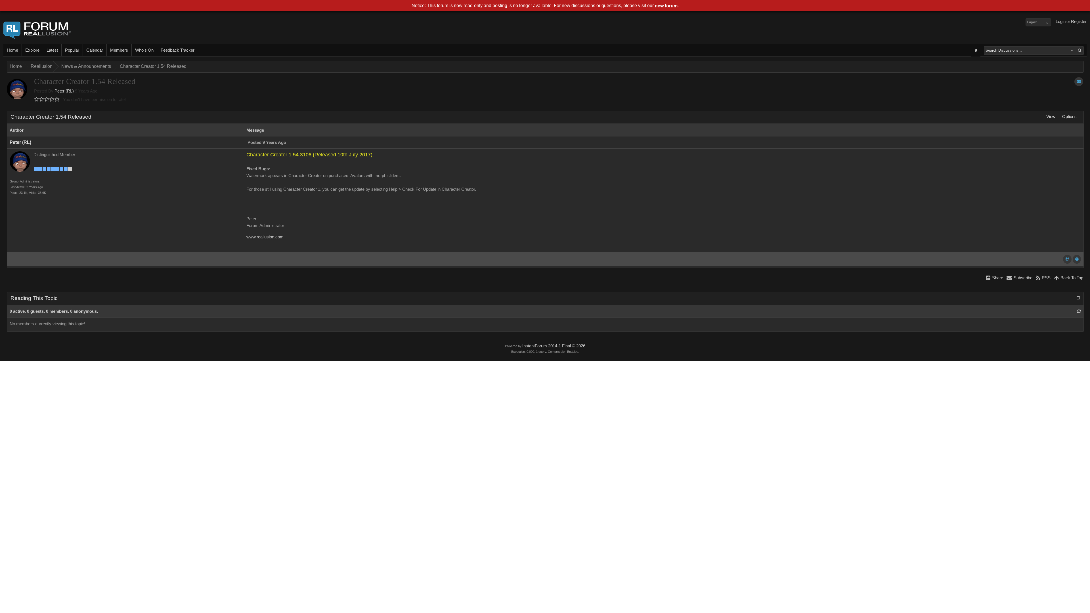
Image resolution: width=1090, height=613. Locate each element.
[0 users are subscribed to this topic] (1078, 81)
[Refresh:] (1079, 311)
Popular (72, 50)
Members (119, 50)
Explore (32, 50)
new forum (666, 5)
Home (12, 50)
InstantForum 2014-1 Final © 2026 (553, 346)
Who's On (144, 50)
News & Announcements (86, 66)
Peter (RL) (64, 91)
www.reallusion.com (265, 237)
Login (1061, 21)
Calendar (94, 50)
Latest (52, 50)
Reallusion (42, 66)
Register (1079, 21)
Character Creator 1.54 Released (153, 66)
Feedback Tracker (177, 50)
